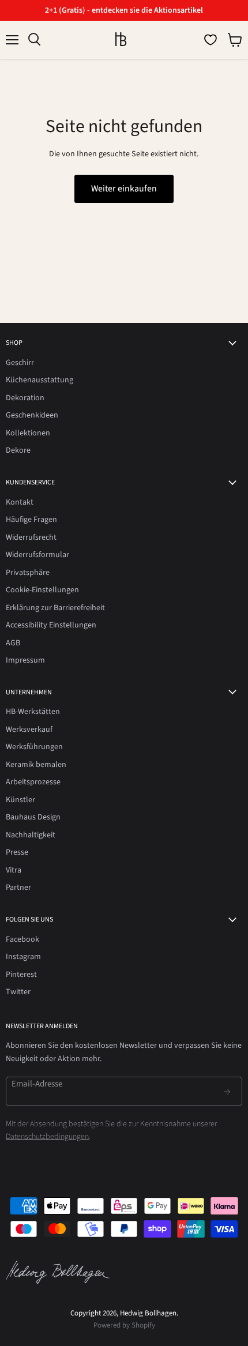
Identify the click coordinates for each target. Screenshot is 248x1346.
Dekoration (25, 398)
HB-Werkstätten (33, 711)
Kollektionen (28, 433)
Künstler (20, 800)
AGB (13, 643)
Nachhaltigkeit (30, 835)
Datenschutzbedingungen (47, 1136)
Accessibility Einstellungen (51, 625)
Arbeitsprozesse (33, 782)
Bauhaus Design (33, 817)
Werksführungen (34, 747)
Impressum (25, 660)
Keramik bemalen (36, 764)
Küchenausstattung (39, 380)
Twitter (18, 992)
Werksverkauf (29, 729)
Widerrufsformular (37, 555)
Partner (18, 887)
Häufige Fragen (31, 519)
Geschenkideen (32, 415)
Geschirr (20, 363)
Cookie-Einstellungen (42, 590)
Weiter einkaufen (124, 188)
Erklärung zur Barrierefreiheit (55, 608)
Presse (17, 852)
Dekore (18, 450)
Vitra (13, 870)
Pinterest (21, 974)
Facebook (22, 939)
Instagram (23, 956)
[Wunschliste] (210, 40)
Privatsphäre (28, 572)
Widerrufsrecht (31, 537)
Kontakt (19, 502)
